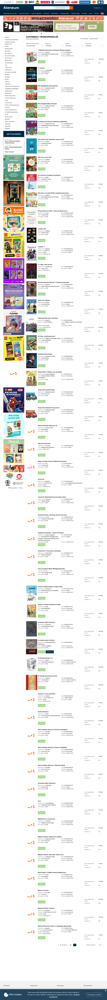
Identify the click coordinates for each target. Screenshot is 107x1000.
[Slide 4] (43, 33)
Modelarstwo (8, 91)
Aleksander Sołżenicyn (47, 662)
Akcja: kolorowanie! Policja (46, 390)
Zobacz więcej (9, 152)
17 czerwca (41, 68)
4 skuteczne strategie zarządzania (49, 175)
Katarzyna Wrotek (46, 143)
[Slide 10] (54, 33)
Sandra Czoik (45, 233)
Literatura (8, 84)
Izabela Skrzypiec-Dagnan (48, 805)
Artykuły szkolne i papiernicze (10, 43)
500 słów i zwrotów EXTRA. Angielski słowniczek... (54, 193)
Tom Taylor (68, 930)
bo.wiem (48, 892)
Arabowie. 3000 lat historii (46, 622)
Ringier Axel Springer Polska (53, 338)
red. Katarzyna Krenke (47, 715)
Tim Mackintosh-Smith (47, 626)
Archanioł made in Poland (46, 640)
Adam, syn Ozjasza (44, 300)
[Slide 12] (58, 33)
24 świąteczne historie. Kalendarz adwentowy (52, 122)
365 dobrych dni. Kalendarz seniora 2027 (51, 139)
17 (70, 945)
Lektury (7, 81)
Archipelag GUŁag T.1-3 (45, 658)
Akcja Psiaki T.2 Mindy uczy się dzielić (50, 372)
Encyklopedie (9, 63)
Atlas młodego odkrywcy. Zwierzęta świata (51, 765)
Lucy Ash (43, 894)
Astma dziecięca (43, 712)
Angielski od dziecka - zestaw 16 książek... (51, 533)
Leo (66, 483)
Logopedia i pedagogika (11, 88)
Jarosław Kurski (45, 304)
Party (6, 100)
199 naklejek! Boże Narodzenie (48, 86)
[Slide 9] (52, 33)
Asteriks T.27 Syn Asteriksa (46, 694)
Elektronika (8, 60)
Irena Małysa (44, 876)
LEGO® (7, 79)
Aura (39, 801)
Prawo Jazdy (8, 117)
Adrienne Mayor (45, 501)
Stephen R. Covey (46, 179)
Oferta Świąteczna (10, 98)
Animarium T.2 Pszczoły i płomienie (49, 551)
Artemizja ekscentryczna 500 (47, 676)
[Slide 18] (69, 33)
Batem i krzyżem (43, 890)
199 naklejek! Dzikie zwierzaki (47, 104)
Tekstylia (7, 124)
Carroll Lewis (44, 465)
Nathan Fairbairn (45, 376)
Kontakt (96, 13)
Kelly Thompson (45, 286)
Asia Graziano (45, 680)
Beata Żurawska (54, 197)
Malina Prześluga (46, 555)
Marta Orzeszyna (46, 590)
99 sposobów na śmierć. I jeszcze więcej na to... (53, 211)
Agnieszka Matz (54, 54)
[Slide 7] (48, 33)
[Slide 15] (63, 33)
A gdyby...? (41, 247)
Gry (6, 65)
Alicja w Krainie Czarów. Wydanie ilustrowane (52, 461)
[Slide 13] (59, 33)
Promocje (46, 13)
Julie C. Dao (44, 268)
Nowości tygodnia (36, 13)
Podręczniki (8, 103)
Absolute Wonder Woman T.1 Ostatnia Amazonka (53, 282)
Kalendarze (8, 70)
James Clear (44, 787)
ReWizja (48, 231)
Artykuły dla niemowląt (11, 40)
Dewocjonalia (9, 49)
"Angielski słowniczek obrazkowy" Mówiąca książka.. (54, 50)
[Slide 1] (37, 33)
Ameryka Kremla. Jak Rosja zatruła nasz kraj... (52, 515)
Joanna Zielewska (46, 340)
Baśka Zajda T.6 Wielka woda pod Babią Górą (52, 872)
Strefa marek (7, 2)
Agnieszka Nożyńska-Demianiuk (50, 125)
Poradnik (84, 13)
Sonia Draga (49, 70)
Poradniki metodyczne (11, 112)
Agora (47, 302)
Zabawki (7, 128)
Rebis (47, 177)
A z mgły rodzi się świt (45, 264)
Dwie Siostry (49, 553)
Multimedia (8, 93)
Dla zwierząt (8, 53)
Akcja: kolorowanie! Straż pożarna (48, 408)
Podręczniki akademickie (12, 105)
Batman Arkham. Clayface (46, 908)
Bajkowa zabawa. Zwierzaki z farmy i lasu (51, 855)
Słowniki (7, 119)
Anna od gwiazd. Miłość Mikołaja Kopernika (51, 569)
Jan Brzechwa (45, 358)
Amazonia (41, 479)
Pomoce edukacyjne (11, 110)
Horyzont (48, 499)
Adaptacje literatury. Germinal (48, 318)
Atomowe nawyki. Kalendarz (47, 783)
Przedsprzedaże (64, 13)
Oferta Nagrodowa (10, 96)
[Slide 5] (45, 33)
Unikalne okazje (75, 13)
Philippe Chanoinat (70, 322)
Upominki (7, 126)
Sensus (47, 142)
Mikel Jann (74, 930)
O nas (90, 13)
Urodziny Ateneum (24, 13)
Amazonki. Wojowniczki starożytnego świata (52, 497)
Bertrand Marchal (77, 483)
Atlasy (7, 46)
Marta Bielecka (45, 54)
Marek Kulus (57, 715)
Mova (47, 875)
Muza (47, 213)
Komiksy (7, 77)
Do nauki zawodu (10, 56)
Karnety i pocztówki (10, 72)
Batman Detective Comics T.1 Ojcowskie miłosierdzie (54, 926)
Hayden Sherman (55, 286)
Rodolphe (69, 483)
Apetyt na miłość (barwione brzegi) (49, 604)
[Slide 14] (61, 33)
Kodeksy (7, 74)
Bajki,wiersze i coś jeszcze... (47, 819)
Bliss (47, 607)
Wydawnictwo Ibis (50, 88)
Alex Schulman (45, 72)
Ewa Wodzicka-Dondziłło (48, 537)
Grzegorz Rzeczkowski (47, 519)
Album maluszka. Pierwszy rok (47, 426)
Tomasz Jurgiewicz (46, 646)
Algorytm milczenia (44, 443)
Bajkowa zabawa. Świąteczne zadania (49, 837)
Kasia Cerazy (46, 540)
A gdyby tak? (42, 229)
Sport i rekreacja (9, 121)
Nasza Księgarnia (50, 374)
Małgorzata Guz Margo (47, 823)
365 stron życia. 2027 (44, 157)
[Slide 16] (65, 33)
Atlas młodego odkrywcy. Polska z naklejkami (52, 747)
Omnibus (48, 732)
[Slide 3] (41, 33)
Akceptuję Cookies (94, 994)
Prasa (6, 114)
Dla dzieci (7, 51)
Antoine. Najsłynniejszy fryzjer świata (50, 587)
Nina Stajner (44, 429)
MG (46, 463)
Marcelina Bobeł (45, 608)
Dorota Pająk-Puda (46, 573)
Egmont (48, 249)
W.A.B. (47, 517)
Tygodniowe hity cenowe (10, 13)
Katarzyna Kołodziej (49, 538)
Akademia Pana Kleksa (45, 354)
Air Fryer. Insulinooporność (46, 336)
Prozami (48, 445)
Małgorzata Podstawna (47, 447)
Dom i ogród (8, 58)
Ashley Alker (44, 215)
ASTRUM (48, 821)
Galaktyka (48, 785)
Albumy (7, 37)
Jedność (48, 52)
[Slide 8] (50, 33)
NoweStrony (49, 267)
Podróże (7, 107)
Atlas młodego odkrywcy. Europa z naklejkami (52, 729)
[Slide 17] (67, 33)
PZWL (47, 714)
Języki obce (8, 67)
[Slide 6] (47, 33)
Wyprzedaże (54, 13)
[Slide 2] (39, 33)
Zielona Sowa (49, 428)
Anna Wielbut (54, 590)
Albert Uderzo (68, 698)
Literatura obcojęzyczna (12, 86)
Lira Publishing (49, 803)
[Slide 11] (56, 33)
